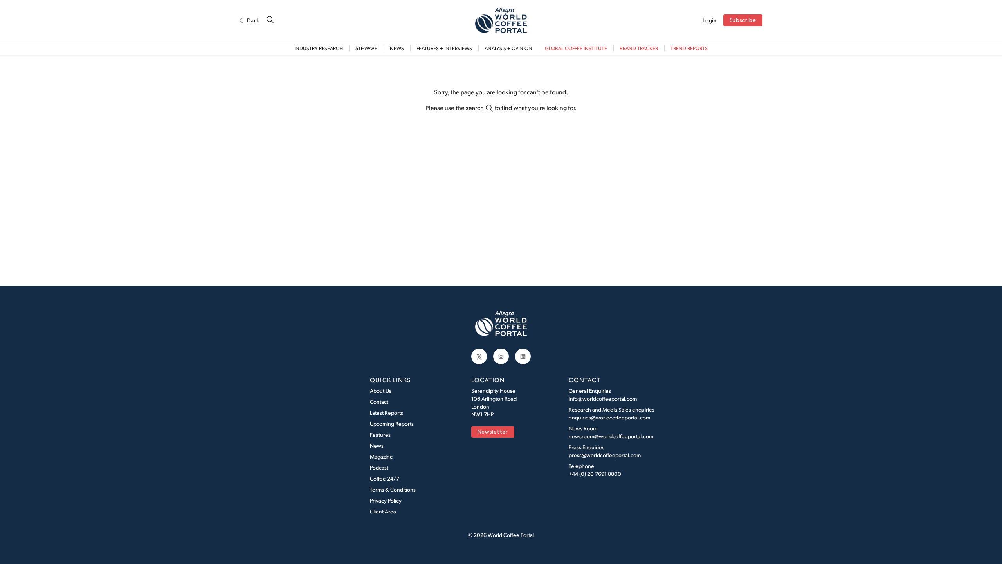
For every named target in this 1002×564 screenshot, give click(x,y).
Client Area (383, 511)
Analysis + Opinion (508, 48)
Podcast (379, 467)
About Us (380, 390)
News (397, 48)
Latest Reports (386, 412)
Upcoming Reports (392, 423)
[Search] (270, 20)
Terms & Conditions (393, 489)
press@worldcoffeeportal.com (605, 455)
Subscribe (743, 20)
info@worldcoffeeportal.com (603, 398)
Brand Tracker (639, 48)
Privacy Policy (386, 500)
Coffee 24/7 (384, 478)
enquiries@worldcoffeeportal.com (609, 417)
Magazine (381, 456)
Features (380, 434)
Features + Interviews (444, 48)
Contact (379, 401)
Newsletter (493, 432)
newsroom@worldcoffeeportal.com (611, 436)
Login (710, 20)
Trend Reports (689, 48)
